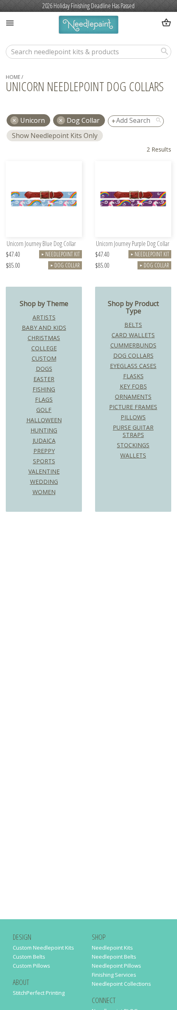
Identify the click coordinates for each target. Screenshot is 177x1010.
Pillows (133, 417)
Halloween (44, 420)
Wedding (44, 481)
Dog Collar (83, 120)
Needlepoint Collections (121, 983)
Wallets (133, 455)
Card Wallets (133, 335)
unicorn (32, 120)
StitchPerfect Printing (39, 992)
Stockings (133, 445)
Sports (44, 461)
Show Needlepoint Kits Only (55, 135)
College (44, 348)
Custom (44, 358)
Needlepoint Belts (114, 956)
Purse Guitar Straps (133, 431)
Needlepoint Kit (60, 254)
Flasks (133, 376)
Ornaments (133, 396)
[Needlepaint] (88, 25)
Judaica (44, 440)
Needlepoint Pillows (116, 965)
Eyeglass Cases (133, 366)
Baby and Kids (44, 327)
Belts (133, 325)
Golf (43, 410)
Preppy (44, 451)
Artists (44, 317)
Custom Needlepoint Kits (43, 947)
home (13, 77)
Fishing (44, 389)
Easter (43, 379)
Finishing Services (114, 974)
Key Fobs (133, 386)
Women (44, 492)
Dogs (44, 369)
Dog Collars (133, 355)
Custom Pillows (31, 965)
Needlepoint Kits (112, 947)
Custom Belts (29, 956)
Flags (44, 399)
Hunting (43, 430)
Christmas (44, 338)
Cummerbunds (133, 345)
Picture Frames (133, 407)
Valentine (44, 471)
